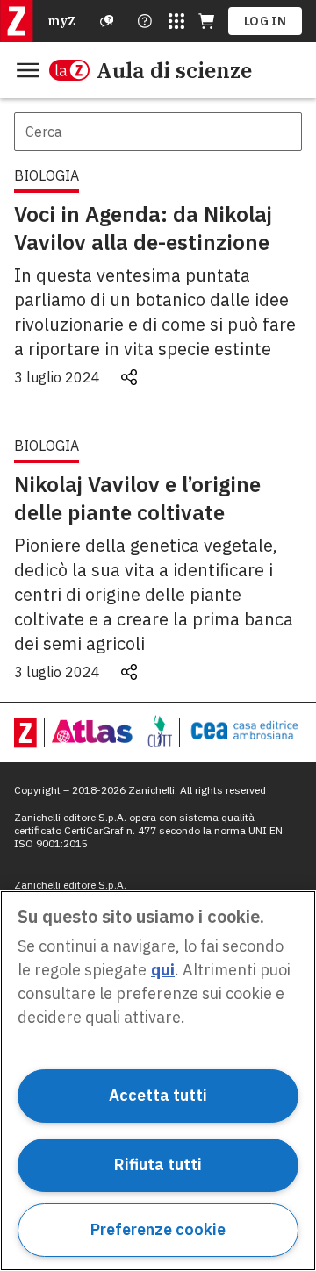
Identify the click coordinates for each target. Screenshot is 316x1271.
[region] (158, 1080)
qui (163, 970)
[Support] (107, 21)
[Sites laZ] (176, 21)
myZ (61, 21)
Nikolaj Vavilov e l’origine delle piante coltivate (137, 498)
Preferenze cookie (158, 1229)
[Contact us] (145, 21)
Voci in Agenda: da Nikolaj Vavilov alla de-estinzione (143, 228)
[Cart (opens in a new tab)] (206, 21)
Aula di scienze (174, 70)
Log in (265, 21)
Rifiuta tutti (158, 1164)
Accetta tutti (158, 1095)
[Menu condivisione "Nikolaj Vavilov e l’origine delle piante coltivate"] (129, 672)
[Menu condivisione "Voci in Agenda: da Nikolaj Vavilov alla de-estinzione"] (129, 377)
